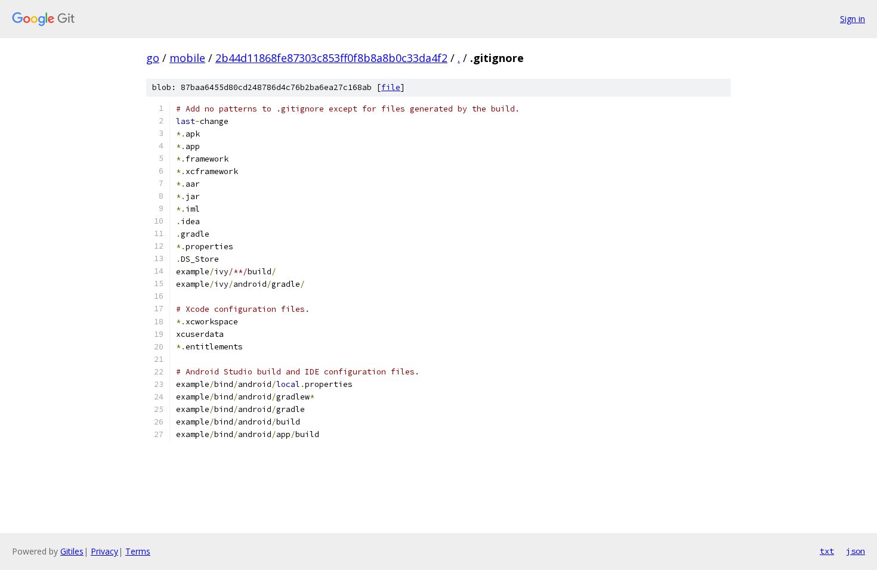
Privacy (104, 551)
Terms (137, 551)
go (152, 58)
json (855, 551)
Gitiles (72, 551)
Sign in (852, 18)
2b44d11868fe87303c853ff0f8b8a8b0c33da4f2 (331, 58)
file (390, 87)
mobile (187, 58)
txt (827, 551)
